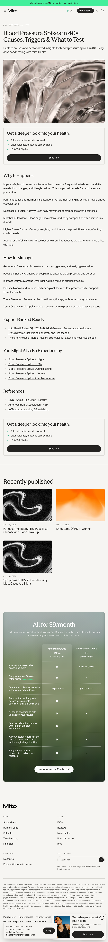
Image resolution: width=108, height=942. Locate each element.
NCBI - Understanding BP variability (28, 409)
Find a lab (8, 843)
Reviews (61, 827)
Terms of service (43, 917)
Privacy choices (26, 917)
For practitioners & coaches (17, 864)
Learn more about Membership (54, 769)
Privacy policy (9, 917)
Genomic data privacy (13, 921)
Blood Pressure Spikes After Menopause (31, 378)
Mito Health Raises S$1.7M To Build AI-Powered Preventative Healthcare (49, 328)
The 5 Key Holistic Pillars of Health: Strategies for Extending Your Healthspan (52, 337)
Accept (49, 930)
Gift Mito (7, 833)
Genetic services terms (36, 921)
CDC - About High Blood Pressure (27, 399)
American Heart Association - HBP (28, 404)
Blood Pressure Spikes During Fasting (30, 368)
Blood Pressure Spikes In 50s (25, 364)
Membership (63, 833)
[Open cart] (102, 10)
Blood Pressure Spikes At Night (26, 359)
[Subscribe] (101, 859)
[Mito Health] (10, 806)
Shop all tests (10, 822)
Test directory (10, 838)
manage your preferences (17, 935)
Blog (59, 843)
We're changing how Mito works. (53, 3)
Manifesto (8, 858)
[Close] (102, 918)
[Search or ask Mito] (97, 10)
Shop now (54, 157)
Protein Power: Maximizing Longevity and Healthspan (38, 333)
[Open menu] (5, 10)
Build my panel (85, 10)
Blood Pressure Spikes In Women (27, 373)
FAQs (60, 822)
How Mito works (65, 838)
